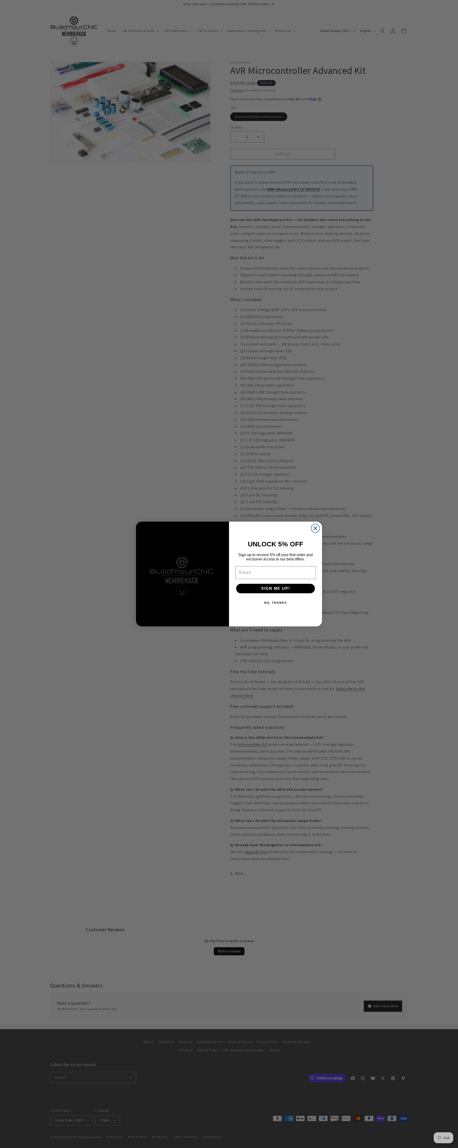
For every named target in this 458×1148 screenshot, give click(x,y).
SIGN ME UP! (275, 588)
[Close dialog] (315, 528)
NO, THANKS (275, 602)
